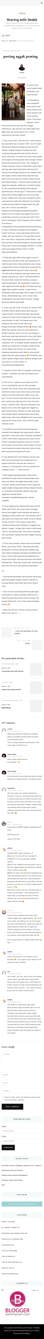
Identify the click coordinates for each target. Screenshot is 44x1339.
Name (4, 1126)
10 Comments (22, 78)
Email (4, 1136)
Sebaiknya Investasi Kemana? (12, 1170)
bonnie (10, 910)
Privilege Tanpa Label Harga (12, 1180)
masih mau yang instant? (11, 689)
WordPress (26, 1333)
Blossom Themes (33, 1331)
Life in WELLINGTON (10, 1262)
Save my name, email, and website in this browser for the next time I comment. (23, 1098)
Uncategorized (9, 1274)
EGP (3, 1185)
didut (9, 822)
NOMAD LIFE (7, 1268)
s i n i (19, 613)
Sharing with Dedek (22, 20)
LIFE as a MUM (8, 1251)
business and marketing (13, 1233)
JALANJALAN (7, 1245)
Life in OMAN (7, 1256)
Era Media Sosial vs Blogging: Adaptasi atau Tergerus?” (22, 1165)
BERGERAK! (6, 708)
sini (16, 469)
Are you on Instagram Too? (22, 1204)
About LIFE (27, 51)
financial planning (11, 1239)
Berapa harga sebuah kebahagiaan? (15, 1175)
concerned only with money (12, 671)
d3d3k (22, 72)
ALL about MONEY (9, 1227)
